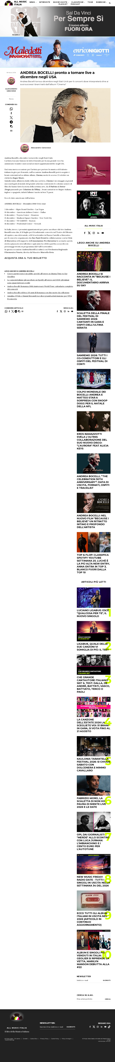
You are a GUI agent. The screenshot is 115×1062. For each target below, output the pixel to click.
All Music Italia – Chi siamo (12, 1038)
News (32, 2)
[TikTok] (109, 1026)
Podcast (75, 4)
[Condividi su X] (11, 117)
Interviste (44, 2)
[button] (11, 126)
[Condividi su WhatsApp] (11, 108)
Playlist (63, 4)
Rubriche (100, 2)
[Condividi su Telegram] (11, 122)
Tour (90, 2)
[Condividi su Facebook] (11, 113)
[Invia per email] (11, 130)
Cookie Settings (9, 1040)
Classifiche (77, 2)
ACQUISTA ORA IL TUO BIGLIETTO (25, 258)
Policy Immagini (67, 1038)
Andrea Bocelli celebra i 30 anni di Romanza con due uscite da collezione (38, 292)
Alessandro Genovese (11, 90)
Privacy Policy (44, 1038)
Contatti (25, 1038)
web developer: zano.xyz (104, 1041)
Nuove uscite (60, 2)
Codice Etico (34, 1038)
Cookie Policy (55, 1038)
